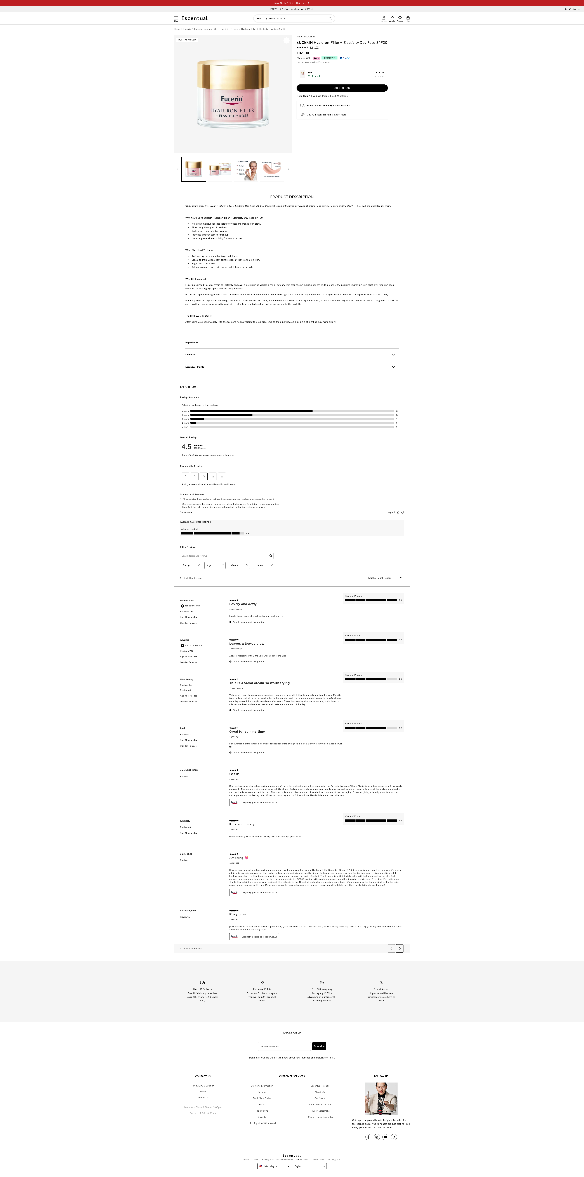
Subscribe (319, 1046)
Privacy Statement (319, 1110)
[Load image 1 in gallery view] (193, 169)
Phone (325, 96)
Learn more (340, 114)
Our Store (320, 1098)
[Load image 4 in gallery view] (272, 169)
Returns (262, 1092)
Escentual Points (320, 1085)
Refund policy (302, 1160)
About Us (320, 1092)
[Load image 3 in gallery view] (246, 169)
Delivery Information (262, 1085)
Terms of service (318, 1160)
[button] (176, 17)
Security (262, 1117)
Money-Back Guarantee (321, 1117)
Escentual (255, 1160)
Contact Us (203, 1097)
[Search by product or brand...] (330, 18)
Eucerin (310, 36)
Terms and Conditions (320, 1104)
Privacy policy (267, 1160)
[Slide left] (177, 169)
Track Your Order (262, 1098)
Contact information (284, 1160)
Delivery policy (334, 1160)
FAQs (262, 1104)
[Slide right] (288, 169)
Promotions (262, 1110)
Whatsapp (342, 96)
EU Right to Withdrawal (263, 1123)
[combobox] (294, 18)
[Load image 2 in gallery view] (220, 169)
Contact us (574, 9)
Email (333, 96)
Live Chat (316, 96)
